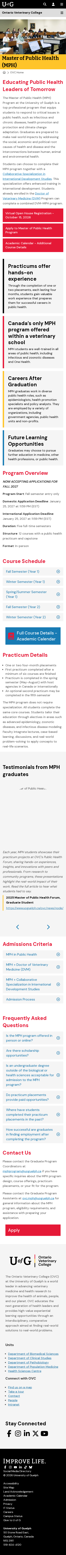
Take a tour (16, 1392)
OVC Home (17, 72)
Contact (14, 1396)
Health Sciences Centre (24, 1371)
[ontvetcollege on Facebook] (9, 1433)
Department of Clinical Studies (29, 1358)
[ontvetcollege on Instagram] (18, 1433)
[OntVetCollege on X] (35, 1433)
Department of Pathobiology (28, 1362)
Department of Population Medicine (33, 1367)
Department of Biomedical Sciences (33, 1354)
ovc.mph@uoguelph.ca (38, 1198)
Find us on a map (20, 1387)
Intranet (13, 1405)
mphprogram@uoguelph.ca (22, 1171)
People (12, 1400)
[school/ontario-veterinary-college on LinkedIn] (26, 1433)
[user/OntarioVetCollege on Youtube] (44, 1433)
